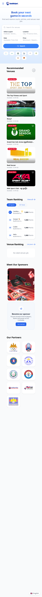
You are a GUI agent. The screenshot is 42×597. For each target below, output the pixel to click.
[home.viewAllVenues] (33, 70)
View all (30, 199)
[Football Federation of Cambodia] (28, 347)
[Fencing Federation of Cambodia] (28, 361)
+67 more (22, 205)
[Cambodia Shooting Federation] (28, 388)
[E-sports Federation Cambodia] (28, 374)
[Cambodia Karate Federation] (13, 374)
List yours (30, 244)
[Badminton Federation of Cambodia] (13, 388)
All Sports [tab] (11, 205)
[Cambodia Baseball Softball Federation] (13, 401)
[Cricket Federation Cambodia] (13, 361)
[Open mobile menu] (3, 3)
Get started (21, 324)
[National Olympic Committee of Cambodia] (13, 347)
